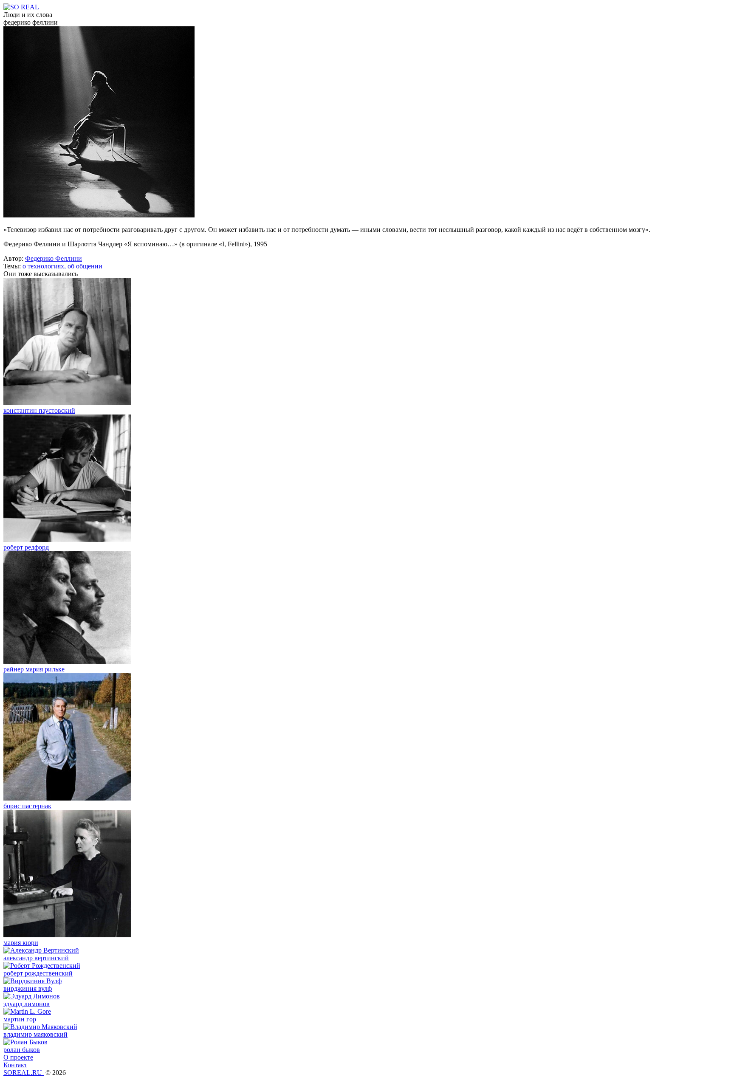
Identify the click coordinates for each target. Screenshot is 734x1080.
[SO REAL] (21, 7)
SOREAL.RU (23, 1072)
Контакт (15, 1065)
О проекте (18, 1057)
